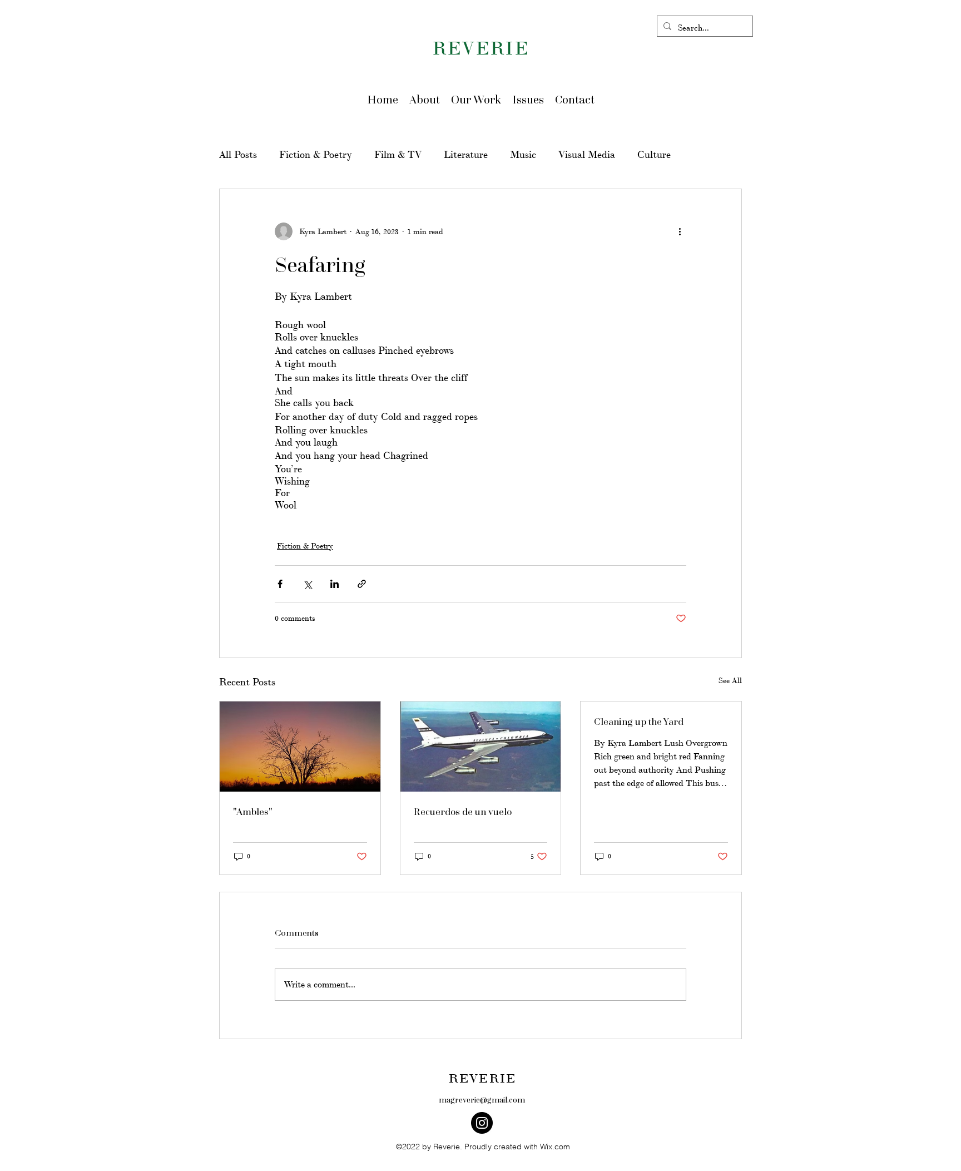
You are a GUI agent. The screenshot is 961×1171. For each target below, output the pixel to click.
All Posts (238, 155)
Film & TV (398, 155)
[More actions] (679, 231)
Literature (466, 155)
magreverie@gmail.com (482, 1099)
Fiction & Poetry (315, 155)
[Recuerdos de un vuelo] (480, 746)
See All (730, 680)
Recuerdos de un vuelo (463, 811)
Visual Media (586, 155)
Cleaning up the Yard (638, 721)
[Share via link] (361, 584)
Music (523, 155)
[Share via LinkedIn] (334, 584)
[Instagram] (482, 1123)
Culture (654, 155)
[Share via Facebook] (280, 584)
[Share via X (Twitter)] (307, 584)
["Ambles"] (300, 746)
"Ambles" (253, 811)
